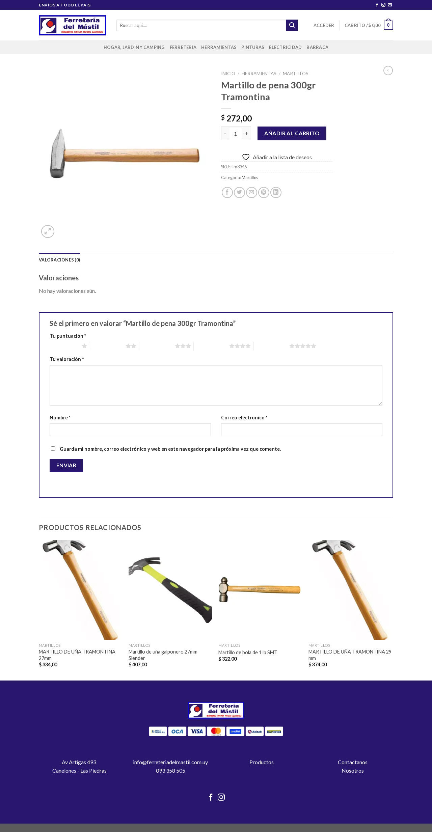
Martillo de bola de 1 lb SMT (247, 652)
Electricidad (285, 47)
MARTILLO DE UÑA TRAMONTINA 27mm (77, 655)
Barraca (317, 47)
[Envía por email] (251, 192)
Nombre (60, 417)
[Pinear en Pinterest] (263, 192)
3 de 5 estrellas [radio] (157, 346)
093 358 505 (170, 770)
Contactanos (353, 762)
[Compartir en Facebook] (227, 192)
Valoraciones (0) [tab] (59, 259)
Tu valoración (67, 359)
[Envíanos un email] (390, 5)
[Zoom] (47, 231)
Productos (261, 762)
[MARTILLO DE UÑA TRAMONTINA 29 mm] (350, 590)
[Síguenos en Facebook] (377, 5)
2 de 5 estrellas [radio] (108, 346)
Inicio (228, 73)
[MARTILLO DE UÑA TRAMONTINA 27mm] (80, 590)
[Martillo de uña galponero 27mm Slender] (170, 590)
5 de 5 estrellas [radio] (271, 346)
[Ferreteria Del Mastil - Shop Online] (72, 25)
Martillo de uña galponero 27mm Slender (163, 655)
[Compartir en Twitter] (239, 192)
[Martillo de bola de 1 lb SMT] (260, 590)
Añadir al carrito (292, 133)
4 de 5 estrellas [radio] (211, 346)
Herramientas (219, 47)
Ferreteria (183, 47)
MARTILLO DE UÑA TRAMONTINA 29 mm (350, 655)
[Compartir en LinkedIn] (275, 192)
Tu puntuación (68, 336)
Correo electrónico (244, 417)
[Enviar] (292, 25)
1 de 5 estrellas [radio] (64, 346)
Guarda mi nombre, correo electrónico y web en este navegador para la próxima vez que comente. (170, 449)
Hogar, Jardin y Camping (134, 47)
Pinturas (252, 47)
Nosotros (353, 770)
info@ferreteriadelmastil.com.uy (170, 762)
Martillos (295, 73)
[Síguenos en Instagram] (383, 5)
